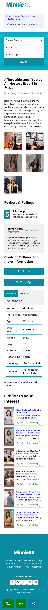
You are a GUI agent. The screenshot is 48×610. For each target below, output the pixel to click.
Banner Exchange (33, 560)
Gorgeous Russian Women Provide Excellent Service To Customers (29, 433)
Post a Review (14, 300)
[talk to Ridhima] (8, 603)
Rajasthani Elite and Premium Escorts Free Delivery (26, 474)
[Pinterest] (30, 582)
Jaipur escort (11, 113)
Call (21, 422)
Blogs (18, 560)
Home (8, 16)
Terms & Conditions (31, 563)
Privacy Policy (14, 566)
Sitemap (36, 566)
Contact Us (12, 563)
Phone (26, 271)
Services (25, 293)
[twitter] (18, 582)
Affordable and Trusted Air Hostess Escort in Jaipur (28, 452)
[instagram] (24, 582)
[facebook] (12, 582)
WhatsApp (26, 282)
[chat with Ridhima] (21, 603)
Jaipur (32, 16)
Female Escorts (20, 16)
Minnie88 (24, 552)
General (11, 293)
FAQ (27, 566)
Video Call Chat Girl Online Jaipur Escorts (28, 411)
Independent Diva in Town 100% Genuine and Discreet (28, 493)
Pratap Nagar (14, 19)
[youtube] (35, 582)
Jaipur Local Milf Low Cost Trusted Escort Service (28, 513)
